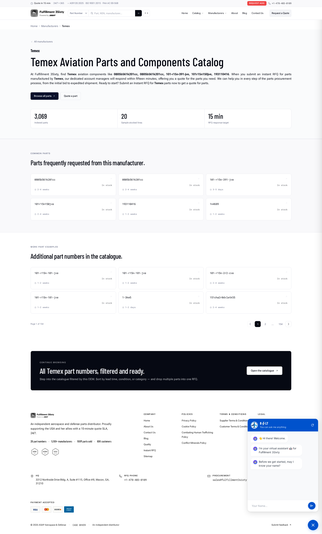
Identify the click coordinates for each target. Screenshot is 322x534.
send (311, 506)
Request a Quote (280, 13)
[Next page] (288, 324)
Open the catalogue (262, 370)
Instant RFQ (150, 450)
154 (280, 324)
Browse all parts (43, 96)
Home (184, 13)
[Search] (138, 13)
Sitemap (148, 456)
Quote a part (70, 96)
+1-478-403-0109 (281, 3)
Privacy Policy (189, 420)
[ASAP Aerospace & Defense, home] (47, 13)
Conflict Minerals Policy (194, 442)
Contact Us (257, 13)
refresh (312, 425)
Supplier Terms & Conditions (234, 420)
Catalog (196, 13)
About (234, 13)
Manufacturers (216, 13)
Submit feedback (280, 525)
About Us (148, 426)
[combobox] (112, 13)
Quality (147, 444)
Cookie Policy (189, 426)
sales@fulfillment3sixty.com (233, 480)
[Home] (42, 415)
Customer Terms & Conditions (235, 426)
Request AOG (257, 3)
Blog (244, 13)
